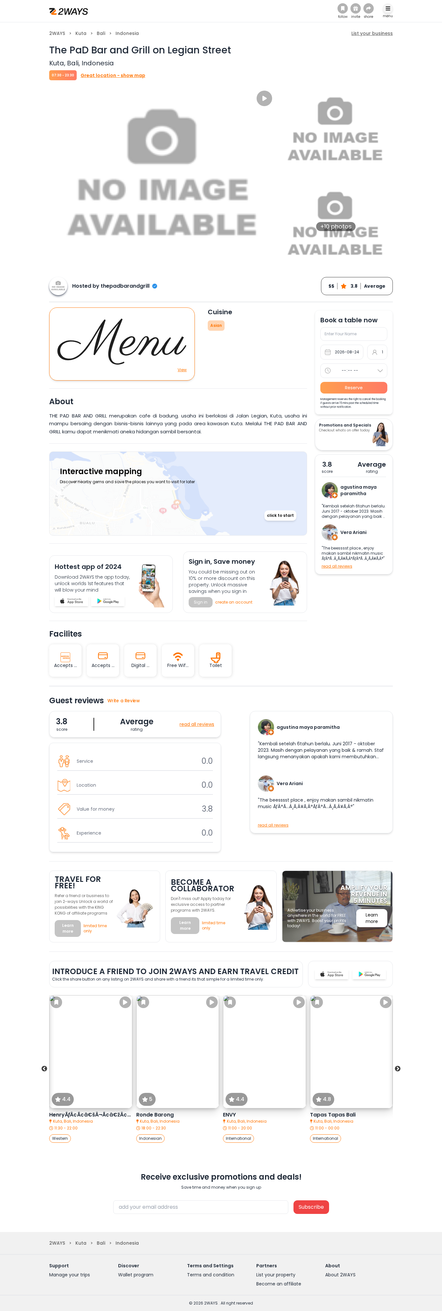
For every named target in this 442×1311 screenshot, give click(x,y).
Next (397, 1069)
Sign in (200, 602)
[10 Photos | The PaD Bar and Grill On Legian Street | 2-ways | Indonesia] (71, 601)
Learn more (68, 928)
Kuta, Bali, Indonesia (73, 1121)
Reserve (354, 387)
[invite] (355, 8)
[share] (368, 8)
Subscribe (311, 1207)
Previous (44, 1069)
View (182, 369)
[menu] (388, 8)
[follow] (342, 8)
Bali (101, 33)
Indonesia (127, 33)
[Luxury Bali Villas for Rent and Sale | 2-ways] (68, 11)
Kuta (80, 33)
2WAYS (57, 33)
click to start (280, 515)
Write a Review (123, 701)
